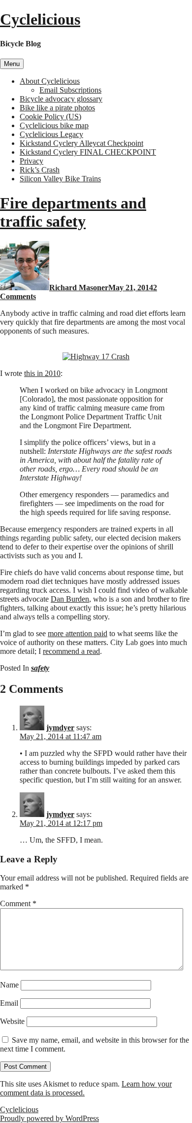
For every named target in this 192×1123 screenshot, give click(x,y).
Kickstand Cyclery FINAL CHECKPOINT (88, 152)
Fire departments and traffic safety (73, 212)
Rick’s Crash (40, 170)
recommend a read (71, 651)
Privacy (31, 161)
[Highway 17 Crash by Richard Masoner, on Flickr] (96, 356)
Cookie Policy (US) (50, 116)
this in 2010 (42, 373)
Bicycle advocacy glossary (61, 99)
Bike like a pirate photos (57, 107)
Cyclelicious (40, 19)
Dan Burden (70, 599)
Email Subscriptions (70, 90)
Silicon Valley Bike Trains (60, 178)
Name (9, 985)
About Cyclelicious (50, 81)
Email (9, 1003)
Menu (12, 64)
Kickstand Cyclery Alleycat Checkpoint (81, 143)
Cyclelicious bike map (54, 125)
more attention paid (77, 633)
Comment (18, 903)
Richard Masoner (78, 287)
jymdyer (60, 727)
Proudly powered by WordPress (49, 1118)
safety (40, 668)
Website (12, 1021)
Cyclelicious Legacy (51, 134)
